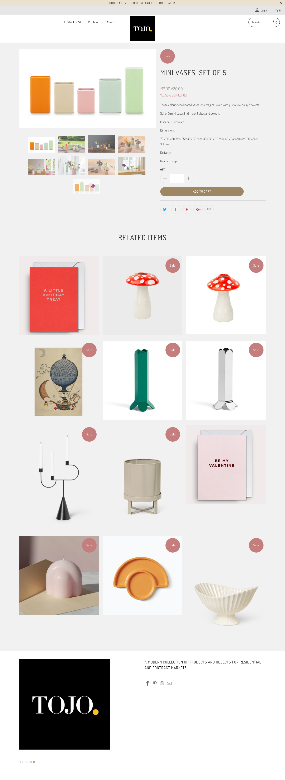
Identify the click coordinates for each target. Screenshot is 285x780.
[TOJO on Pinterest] (155, 683)
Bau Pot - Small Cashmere (142, 477)
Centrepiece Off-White (226, 588)
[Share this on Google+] (198, 209)
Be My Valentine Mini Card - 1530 (226, 464)
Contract (94, 22)
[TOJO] (142, 29)
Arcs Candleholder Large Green (142, 380)
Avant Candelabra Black (59, 477)
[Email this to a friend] (209, 209)
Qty (162, 169)
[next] (148, 88)
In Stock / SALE (74, 22)
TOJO (32, 762)
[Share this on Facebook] (175, 209)
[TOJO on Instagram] (162, 683)
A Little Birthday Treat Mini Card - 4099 (59, 295)
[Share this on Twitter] (164, 209)
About (111, 22)
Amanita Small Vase (226, 295)
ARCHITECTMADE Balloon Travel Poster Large (59, 380)
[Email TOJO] (169, 683)
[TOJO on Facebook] (148, 683)
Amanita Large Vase (142, 295)
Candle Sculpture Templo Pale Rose (59, 575)
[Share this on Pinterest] (187, 209)
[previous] (26, 88)
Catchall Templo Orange (142, 575)
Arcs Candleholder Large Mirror (226, 380)
